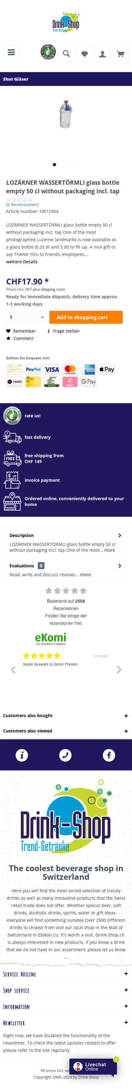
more (109, 550)
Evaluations (22, 566)
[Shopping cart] (120, 54)
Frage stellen (66, 331)
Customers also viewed (27, 731)
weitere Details (21, 262)
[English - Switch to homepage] (66, 21)
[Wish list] (84, 54)
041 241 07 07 (65, 755)
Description (22, 535)
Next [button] (119, 669)
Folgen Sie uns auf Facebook (109, 755)
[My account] (102, 54)
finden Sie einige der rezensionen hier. (66, 619)
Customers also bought (27, 715)
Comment (22, 338)
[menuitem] (11, 52)
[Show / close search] (66, 54)
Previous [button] (12, 669)
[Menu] (11, 52)
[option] (66, 674)
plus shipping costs (49, 289)
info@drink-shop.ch (22, 755)
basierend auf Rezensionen (66, 604)
